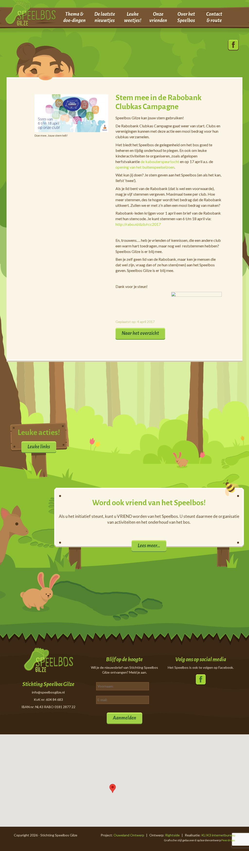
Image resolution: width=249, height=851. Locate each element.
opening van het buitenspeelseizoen (145, 167)
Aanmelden (124, 718)
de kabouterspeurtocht (160, 161)
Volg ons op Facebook (233, 45)
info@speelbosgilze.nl (48, 692)
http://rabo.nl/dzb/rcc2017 (138, 224)
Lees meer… (149, 545)
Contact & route (214, 17)
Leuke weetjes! (132, 17)
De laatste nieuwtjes (104, 17)
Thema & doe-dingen (74, 17)
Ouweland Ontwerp (129, 835)
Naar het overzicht (140, 333)
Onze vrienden (158, 17)
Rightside (172, 835)
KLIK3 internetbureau (218, 835)
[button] (112, 788)
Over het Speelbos (186, 17)
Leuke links (38, 446)
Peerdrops (228, 840)
